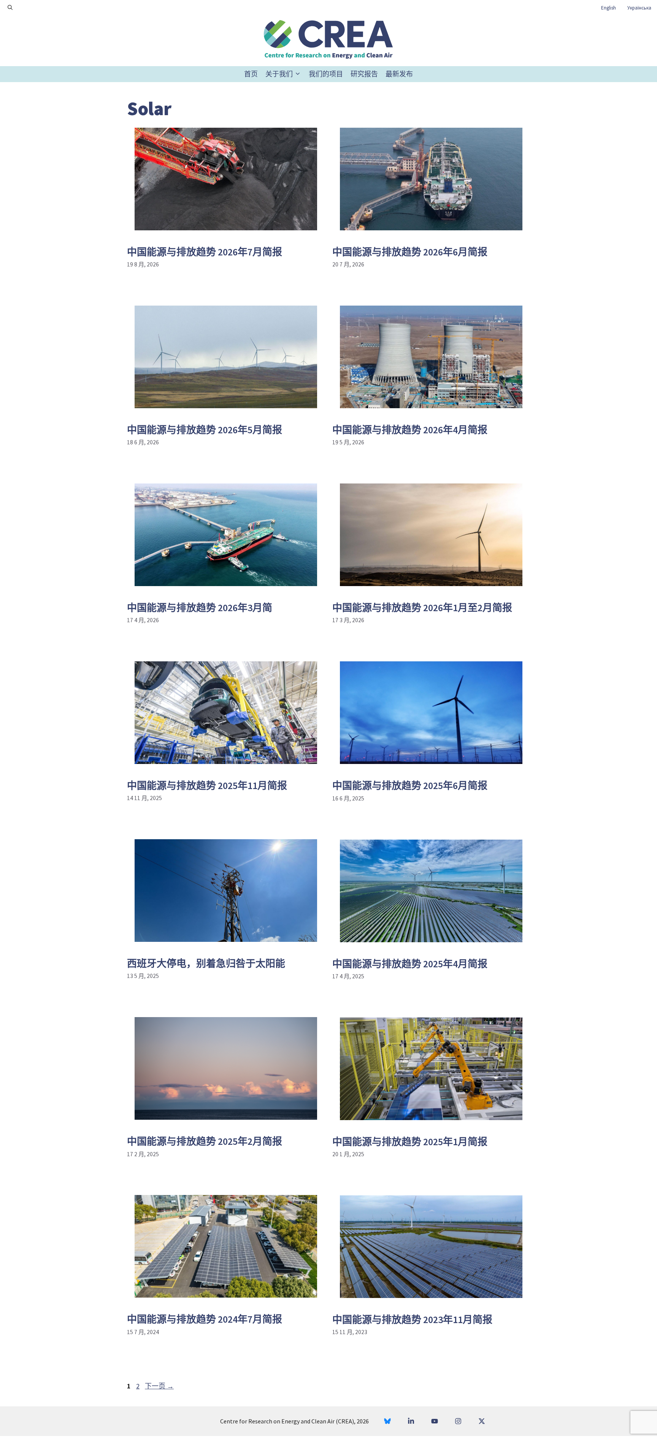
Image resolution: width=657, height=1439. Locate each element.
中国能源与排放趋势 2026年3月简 (199, 607)
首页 (251, 74)
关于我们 (279, 74)
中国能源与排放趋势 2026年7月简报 (204, 252)
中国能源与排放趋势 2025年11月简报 (207, 785)
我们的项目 (326, 74)
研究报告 (364, 74)
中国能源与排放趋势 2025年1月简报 (409, 1141)
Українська (639, 8)
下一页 (159, 1386)
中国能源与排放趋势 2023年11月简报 (412, 1319)
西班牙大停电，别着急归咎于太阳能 (206, 963)
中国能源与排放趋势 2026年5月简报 (204, 429)
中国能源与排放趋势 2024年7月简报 (204, 1319)
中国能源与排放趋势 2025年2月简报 (204, 1141)
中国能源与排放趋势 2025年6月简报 (409, 785)
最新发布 (399, 74)
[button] (10, 7)
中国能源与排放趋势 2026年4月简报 (409, 429)
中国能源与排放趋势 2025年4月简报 (409, 963)
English (608, 8)
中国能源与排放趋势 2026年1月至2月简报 (422, 607)
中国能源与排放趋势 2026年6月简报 (409, 252)
